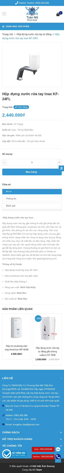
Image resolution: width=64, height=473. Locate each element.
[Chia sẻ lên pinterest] (20, 184)
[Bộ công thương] (32, 453)
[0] (58, 15)
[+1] (24, 184)
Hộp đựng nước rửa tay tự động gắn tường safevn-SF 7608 (47, 351)
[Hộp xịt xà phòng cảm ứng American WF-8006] (16, 328)
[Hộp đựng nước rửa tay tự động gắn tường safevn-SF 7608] (47, 329)
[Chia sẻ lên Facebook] (12, 184)
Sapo (39, 469)
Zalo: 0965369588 (43, 449)
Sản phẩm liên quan (17, 308)
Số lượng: (7, 154)
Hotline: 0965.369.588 (38, 3)
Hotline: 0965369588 (43, 456)
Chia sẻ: (6, 184)
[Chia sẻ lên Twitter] (16, 184)
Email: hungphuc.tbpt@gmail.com (23, 424)
